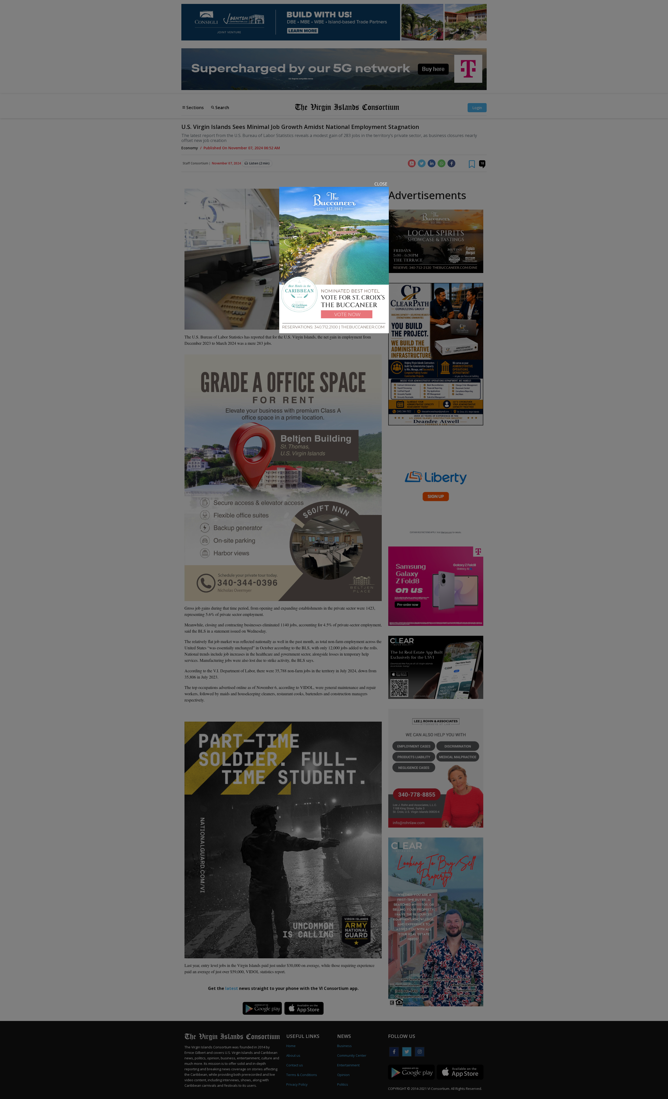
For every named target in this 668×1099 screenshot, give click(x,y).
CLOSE (380, 184)
